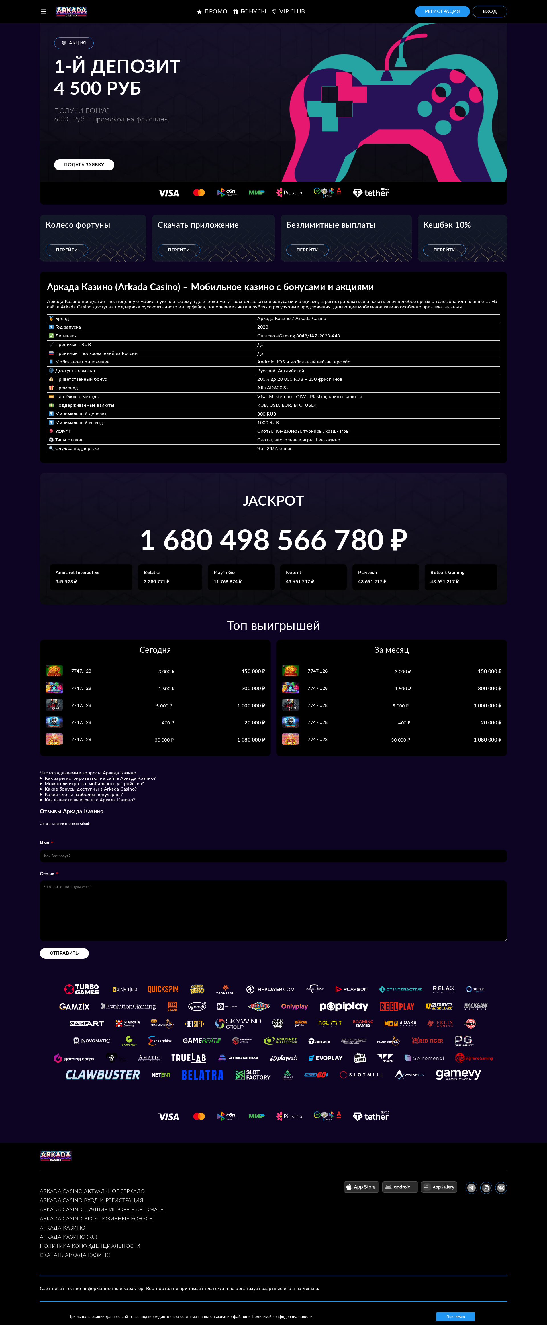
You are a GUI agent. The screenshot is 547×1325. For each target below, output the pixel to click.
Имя (44, 843)
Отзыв (47, 874)
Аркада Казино (62, 1228)
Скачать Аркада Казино (75, 1255)
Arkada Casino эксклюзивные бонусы (97, 1219)
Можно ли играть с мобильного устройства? (94, 783)
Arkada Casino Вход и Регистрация (91, 1200)
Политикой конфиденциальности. (283, 1316)
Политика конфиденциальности (90, 1246)
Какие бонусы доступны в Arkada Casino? (91, 789)
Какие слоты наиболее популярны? (84, 794)
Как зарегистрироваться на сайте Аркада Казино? (100, 778)
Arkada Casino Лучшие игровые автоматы (102, 1209)
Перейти (67, 250)
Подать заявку (84, 164)
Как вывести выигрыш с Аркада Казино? (90, 800)
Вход (490, 11)
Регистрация (442, 11)
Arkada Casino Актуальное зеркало (92, 1191)
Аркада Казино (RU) (68, 1237)
